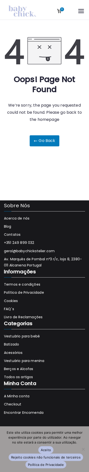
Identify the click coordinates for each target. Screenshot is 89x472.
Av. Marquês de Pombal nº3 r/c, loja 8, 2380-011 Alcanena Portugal (43, 262)
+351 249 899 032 (19, 242)
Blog (7, 226)
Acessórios (13, 352)
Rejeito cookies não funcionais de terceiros (46, 457)
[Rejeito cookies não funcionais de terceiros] (83, 449)
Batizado (11, 344)
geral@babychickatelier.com (29, 251)
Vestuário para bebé (22, 336)
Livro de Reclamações (23, 317)
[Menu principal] (81, 11)
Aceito (46, 450)
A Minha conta (16, 396)
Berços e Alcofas (18, 368)
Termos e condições (22, 284)
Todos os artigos (18, 377)
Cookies (11, 300)
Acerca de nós (16, 218)
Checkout (12, 404)
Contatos (12, 234)
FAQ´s (9, 308)
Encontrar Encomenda (24, 412)
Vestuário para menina (24, 360)
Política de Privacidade (24, 292)
